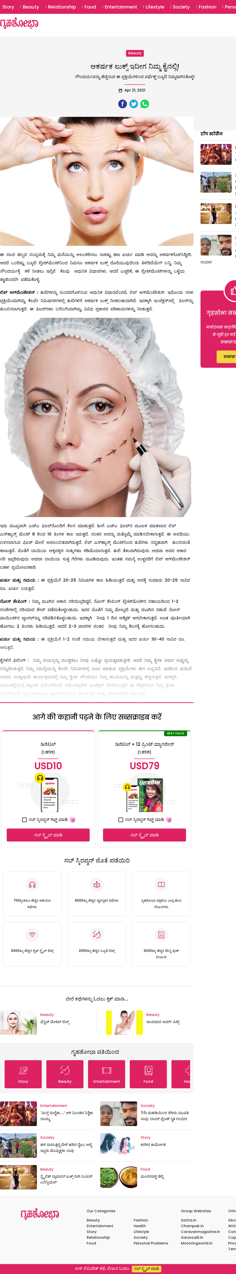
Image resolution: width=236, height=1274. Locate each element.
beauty (135, 53)
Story (8, 7)
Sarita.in (188, 1220)
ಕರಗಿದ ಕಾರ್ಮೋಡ (153, 1144)
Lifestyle (155, 7)
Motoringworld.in (196, 1243)
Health (140, 1226)
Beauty (31, 7)
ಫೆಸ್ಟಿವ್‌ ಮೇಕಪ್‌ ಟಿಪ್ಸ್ (54, 1021)
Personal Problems (151, 1243)
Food (90, 7)
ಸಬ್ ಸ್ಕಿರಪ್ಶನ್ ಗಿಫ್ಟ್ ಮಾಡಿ (47, 819)
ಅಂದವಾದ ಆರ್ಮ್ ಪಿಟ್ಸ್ (162, 1021)
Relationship (62, 7)
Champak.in (192, 1226)
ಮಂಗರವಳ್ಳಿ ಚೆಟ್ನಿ (152, 1176)
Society (181, 7)
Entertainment (121, 7)
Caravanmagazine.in (200, 1231)
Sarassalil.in (192, 1237)
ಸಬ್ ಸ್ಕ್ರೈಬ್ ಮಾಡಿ (48, 835)
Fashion (207, 7)
